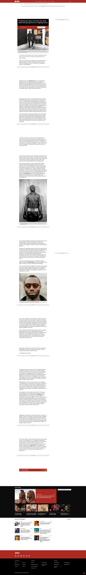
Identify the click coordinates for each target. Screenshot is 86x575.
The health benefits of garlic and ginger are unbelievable (31, 514)
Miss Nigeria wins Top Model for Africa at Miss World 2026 (45, 523)
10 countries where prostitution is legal (18, 514)
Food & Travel (21, 3)
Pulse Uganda (66, 564)
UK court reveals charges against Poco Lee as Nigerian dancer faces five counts (26, 531)
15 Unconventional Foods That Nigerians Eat (42, 514)
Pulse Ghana (56, 562)
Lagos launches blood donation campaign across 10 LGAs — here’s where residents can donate (26, 524)
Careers (52, 1)
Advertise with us (34, 564)
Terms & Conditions (34, 566)
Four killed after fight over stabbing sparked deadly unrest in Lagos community (26, 538)
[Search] (70, 1)
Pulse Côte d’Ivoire (56, 567)
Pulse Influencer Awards (44, 565)
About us (32, 562)
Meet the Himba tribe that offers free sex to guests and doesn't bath (45, 496)
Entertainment (40, 1)
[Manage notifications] (84, 573)
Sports (49, 1)
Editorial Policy (44, 562)
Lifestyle (45, 1)
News (36, 1)
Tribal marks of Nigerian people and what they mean (66, 514)
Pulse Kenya (56, 564)
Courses (23, 566)
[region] (43, 510)
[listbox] (43, 510)
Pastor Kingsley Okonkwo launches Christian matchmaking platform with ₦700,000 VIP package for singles (45, 539)
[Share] (47, 27)
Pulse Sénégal (66, 562)
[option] (20, 510)
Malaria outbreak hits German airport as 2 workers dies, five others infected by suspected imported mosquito (45, 532)
